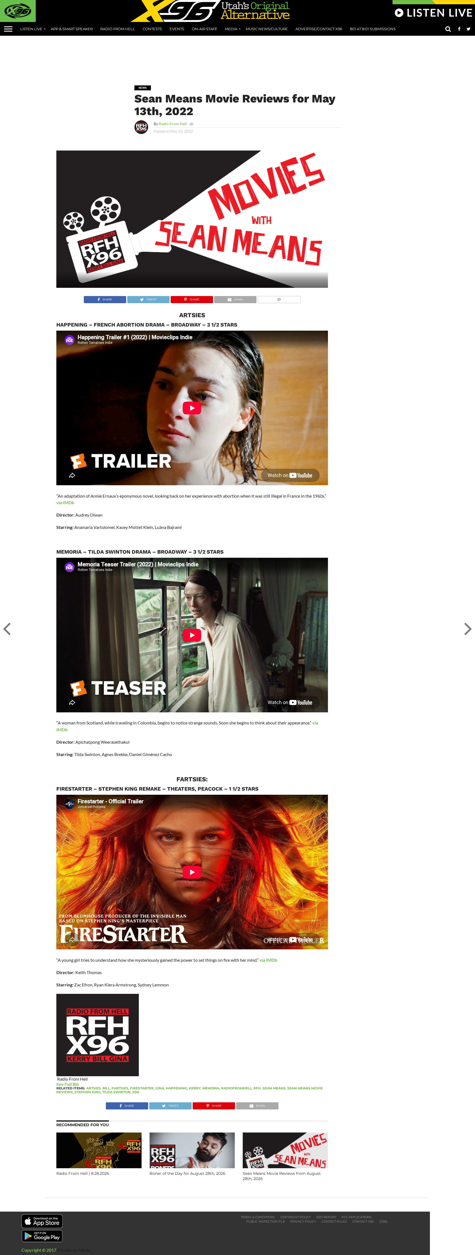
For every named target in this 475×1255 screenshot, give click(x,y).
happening (176, 1088)
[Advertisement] (237, 56)
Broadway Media (73, 1250)
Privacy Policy (303, 1221)
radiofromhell (236, 1088)
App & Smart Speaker (72, 29)
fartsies (120, 1088)
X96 (135, 1092)
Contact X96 (363, 1221)
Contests (152, 29)
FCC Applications (357, 1217)
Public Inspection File (265, 1221)
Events (177, 29)
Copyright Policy (295, 1217)
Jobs (383, 1221)
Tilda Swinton (116, 1092)
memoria (210, 1088)
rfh (257, 1088)
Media (231, 29)
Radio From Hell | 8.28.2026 (82, 1173)
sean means (274, 1088)
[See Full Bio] (82, 1084)
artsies (93, 1088)
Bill (106, 1088)
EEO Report (326, 1217)
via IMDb (65, 502)
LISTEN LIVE (31, 29)
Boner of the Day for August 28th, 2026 (187, 1173)
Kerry (195, 1088)
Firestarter (142, 1088)
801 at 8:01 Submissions (373, 29)
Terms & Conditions (258, 1217)
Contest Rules (334, 1221)
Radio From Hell (117, 29)
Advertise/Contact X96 (319, 29)
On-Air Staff (204, 29)
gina (159, 1088)
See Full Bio (67, 1084)
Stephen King (87, 1092)
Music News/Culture (267, 29)
